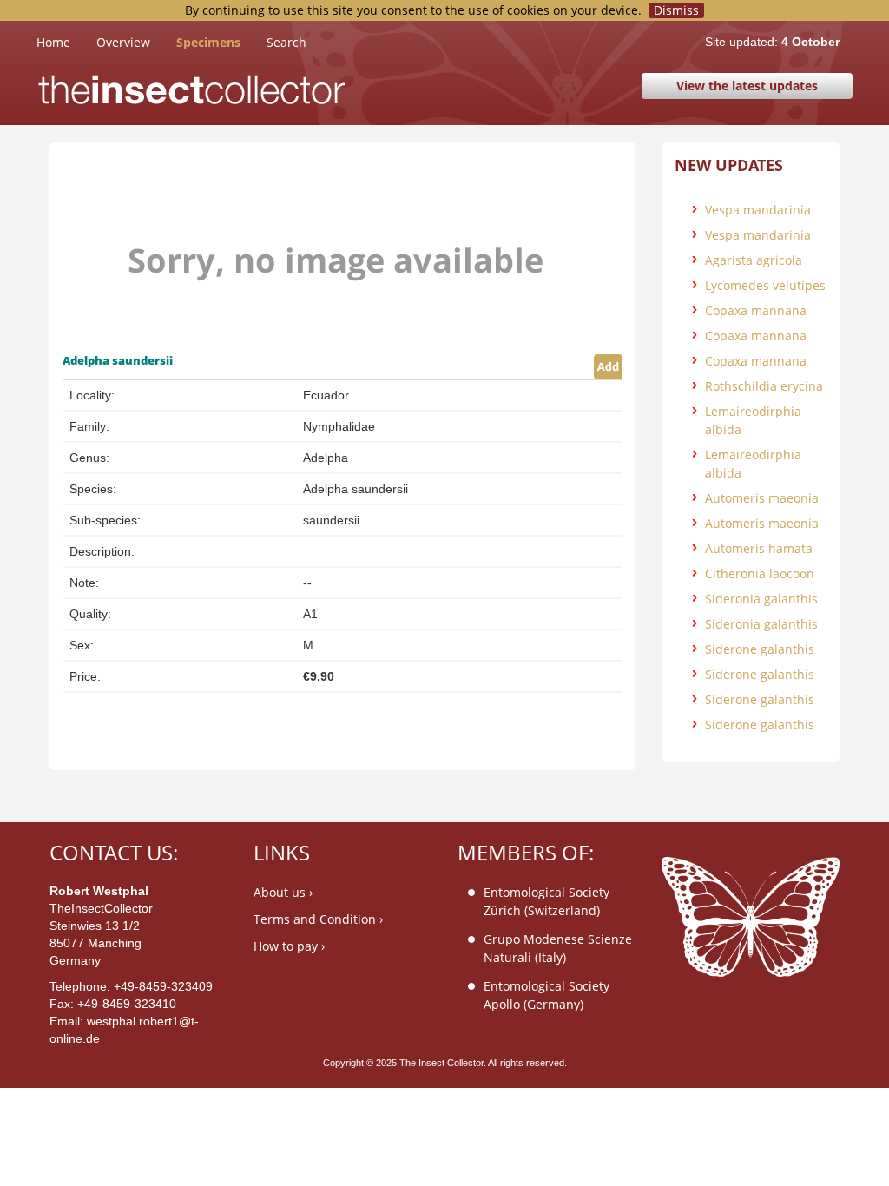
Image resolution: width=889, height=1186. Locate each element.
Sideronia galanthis (761, 598)
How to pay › (289, 946)
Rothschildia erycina (764, 386)
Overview (123, 42)
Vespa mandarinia (758, 209)
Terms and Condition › (318, 919)
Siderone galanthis (759, 649)
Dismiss (676, 10)
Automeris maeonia (762, 498)
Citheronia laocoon (759, 573)
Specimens (208, 42)
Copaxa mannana (756, 310)
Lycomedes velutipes (765, 285)
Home (66, 41)
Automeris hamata (759, 548)
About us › (283, 892)
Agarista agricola (753, 260)
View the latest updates (747, 85)
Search (286, 42)
